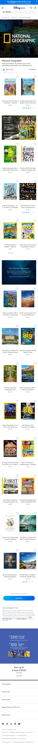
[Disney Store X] (11, 724)
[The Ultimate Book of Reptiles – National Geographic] (10, 230)
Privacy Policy (29, 732)
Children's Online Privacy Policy (9, 738)
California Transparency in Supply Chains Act (23, 742)
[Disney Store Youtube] (19, 724)
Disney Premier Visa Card (11, 707)
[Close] (36, 1)
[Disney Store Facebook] (2, 724)
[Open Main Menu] (2, 8)
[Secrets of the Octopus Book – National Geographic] (10, 523)
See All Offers (28, 3)
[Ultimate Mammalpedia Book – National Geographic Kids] (27, 485)
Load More (19, 598)
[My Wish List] (31, 8)
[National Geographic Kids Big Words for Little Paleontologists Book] (27, 336)
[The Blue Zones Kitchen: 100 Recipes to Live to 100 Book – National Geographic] (27, 86)
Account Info (6, 692)
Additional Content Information (17, 732)
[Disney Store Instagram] (7, 724)
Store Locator (6, 699)
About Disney (21, 738)
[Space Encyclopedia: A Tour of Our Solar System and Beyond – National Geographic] (10, 411)
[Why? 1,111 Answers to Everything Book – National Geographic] (27, 448)
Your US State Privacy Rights (8, 735)
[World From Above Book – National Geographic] (10, 560)
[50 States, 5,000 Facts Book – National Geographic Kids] (27, 154)
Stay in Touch (6, 715)
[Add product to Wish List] (17, 77)
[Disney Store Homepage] (19, 8)
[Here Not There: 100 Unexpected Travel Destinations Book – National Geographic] (10, 373)
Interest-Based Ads (6, 742)
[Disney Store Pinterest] (15, 724)
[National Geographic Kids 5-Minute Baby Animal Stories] (10, 154)
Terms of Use (5, 732)
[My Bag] (35, 8)
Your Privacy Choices (21, 735)
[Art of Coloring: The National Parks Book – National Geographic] (10, 86)
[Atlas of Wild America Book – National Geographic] (27, 373)
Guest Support (6, 684)
